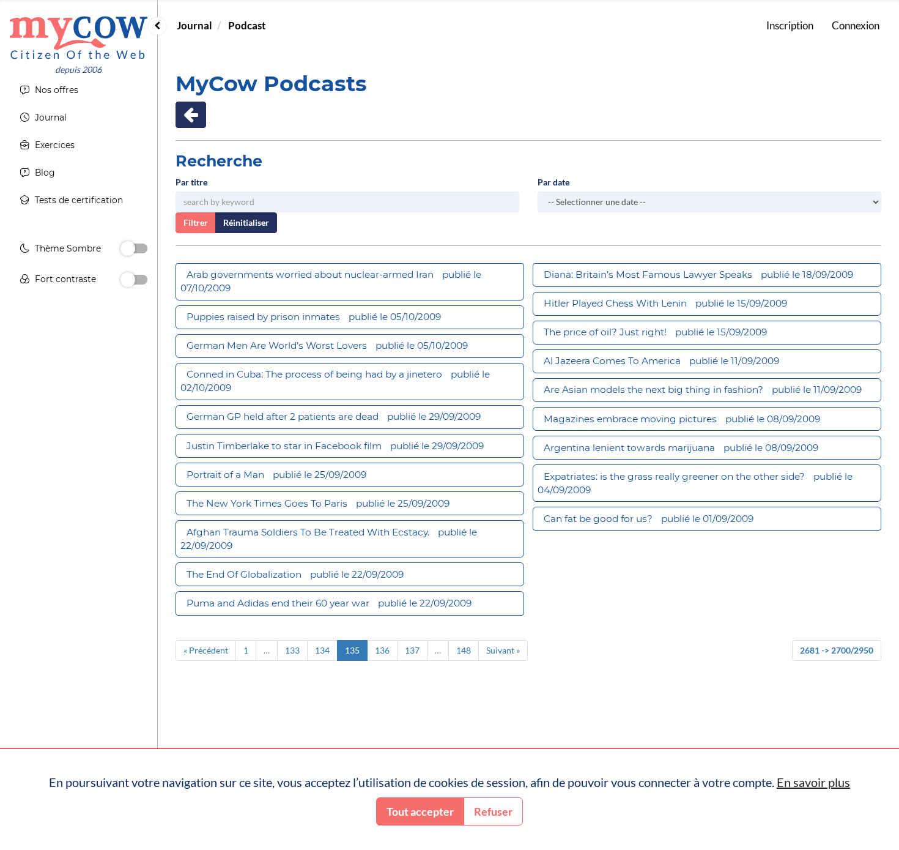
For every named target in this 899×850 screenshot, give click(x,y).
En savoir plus (813, 782)
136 (382, 650)
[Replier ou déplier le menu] (157, 26)
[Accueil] (78, 38)
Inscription (789, 25)
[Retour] (191, 115)
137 (412, 650)
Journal (194, 25)
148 (463, 650)
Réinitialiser (246, 222)
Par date (553, 182)
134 (322, 650)
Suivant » (503, 650)
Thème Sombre (68, 248)
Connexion (855, 25)
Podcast (247, 25)
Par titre (191, 182)
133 (292, 650)
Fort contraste (65, 279)
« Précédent (205, 650)
